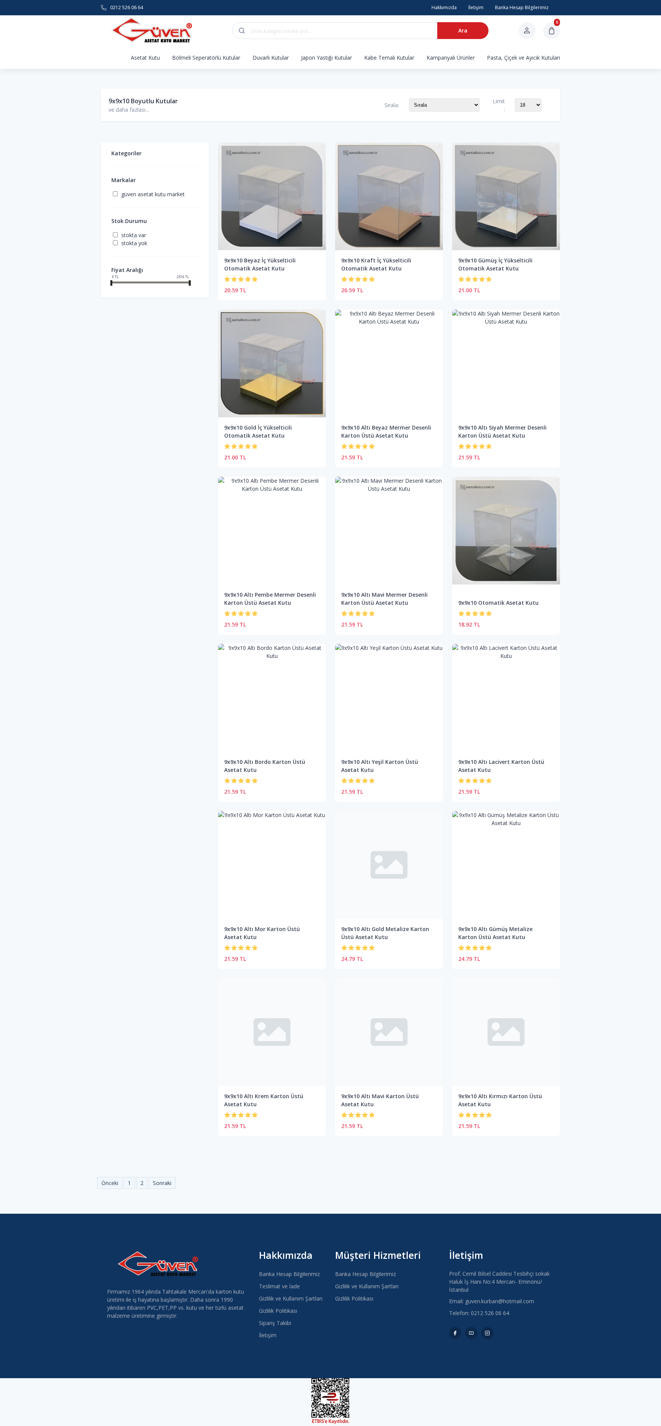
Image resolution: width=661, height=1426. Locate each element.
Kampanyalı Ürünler (451, 57)
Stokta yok (134, 243)
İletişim (268, 1335)
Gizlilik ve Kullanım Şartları (290, 1298)
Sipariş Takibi (275, 1323)
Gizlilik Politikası (278, 1310)
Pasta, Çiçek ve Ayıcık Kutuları (523, 57)
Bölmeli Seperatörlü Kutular (206, 57)
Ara (462, 30)
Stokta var (133, 235)
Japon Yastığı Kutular (326, 57)
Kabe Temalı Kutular (389, 57)
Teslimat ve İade (279, 1286)
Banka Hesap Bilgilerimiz (289, 1274)
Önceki (109, 1183)
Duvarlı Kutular (270, 57)
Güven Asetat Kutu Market (153, 194)
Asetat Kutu (145, 57)
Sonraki (162, 1183)
